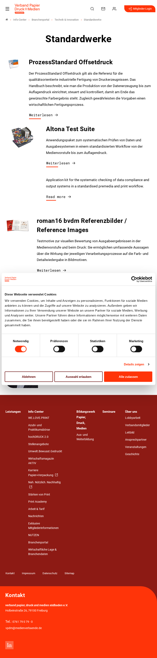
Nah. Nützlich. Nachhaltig (44, 482)
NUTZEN (33, 535)
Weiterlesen (41, 115)
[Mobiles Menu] (7, 9)
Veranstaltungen (135, 447)
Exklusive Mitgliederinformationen (43, 526)
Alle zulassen (128, 376)
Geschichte (132, 454)
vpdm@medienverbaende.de (24, 628)
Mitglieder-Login (142, 8)
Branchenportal (38, 542)
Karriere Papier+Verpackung (41, 473)
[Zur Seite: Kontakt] (104, 9)
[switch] (59, 349)
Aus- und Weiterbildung (85, 437)
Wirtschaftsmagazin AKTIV (41, 461)
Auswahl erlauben (78, 376)
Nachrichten (36, 516)
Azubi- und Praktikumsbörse (39, 427)
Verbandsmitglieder (137, 425)
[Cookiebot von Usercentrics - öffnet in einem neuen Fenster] (134, 279)
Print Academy (37, 501)
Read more (56, 196)
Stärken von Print (39, 494)
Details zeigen (134, 364)
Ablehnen (29, 376)
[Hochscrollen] (148, 649)
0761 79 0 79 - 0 (22, 622)
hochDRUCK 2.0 (38, 437)
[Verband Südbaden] (6, 19)
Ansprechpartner (136, 439)
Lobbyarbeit (132, 418)
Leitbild (129, 432)
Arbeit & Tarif (36, 509)
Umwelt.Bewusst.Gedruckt (45, 451)
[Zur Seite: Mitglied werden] (115, 9)
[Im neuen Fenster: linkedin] (9, 645)
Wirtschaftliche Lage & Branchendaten (42, 552)
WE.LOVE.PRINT (38, 418)
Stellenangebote (38, 444)
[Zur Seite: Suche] (93, 9)
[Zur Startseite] (27, 9)
